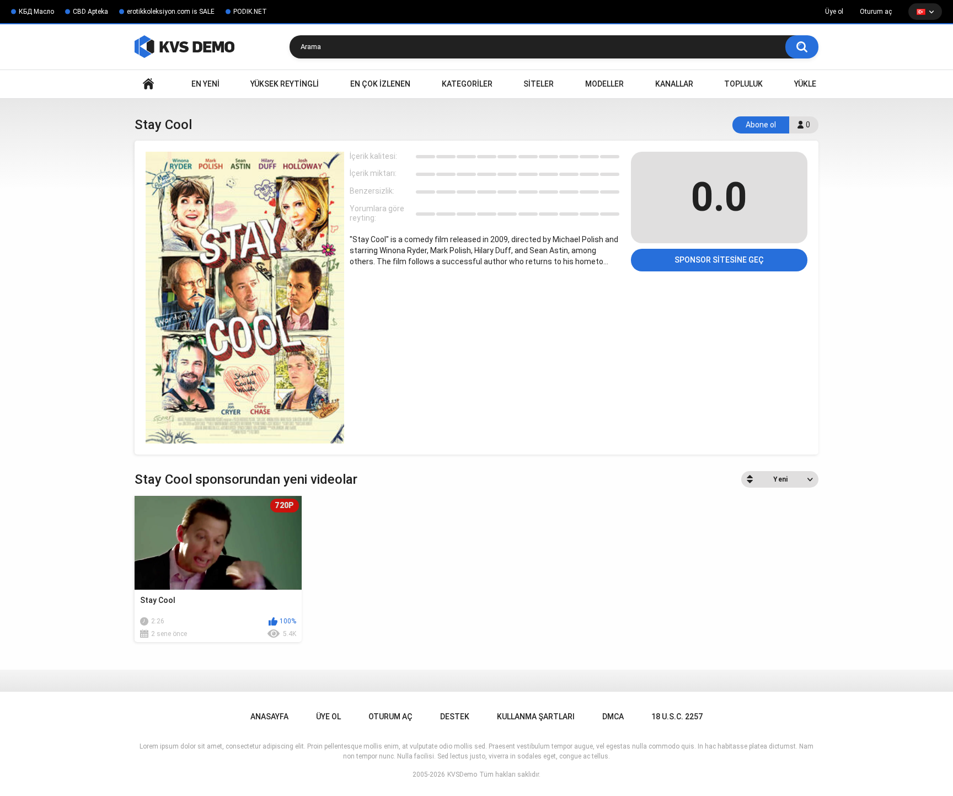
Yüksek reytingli (284, 83)
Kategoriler (467, 83)
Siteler (538, 83)
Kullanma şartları (536, 716)
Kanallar (674, 83)
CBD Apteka (90, 11)
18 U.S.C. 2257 (677, 716)
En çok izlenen (380, 83)
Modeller (604, 83)
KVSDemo (462, 774)
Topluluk (743, 83)
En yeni (205, 83)
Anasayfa (148, 84)
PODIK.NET (250, 11)
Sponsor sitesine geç (719, 259)
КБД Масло (36, 11)
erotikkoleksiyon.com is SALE (171, 11)
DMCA (613, 716)
